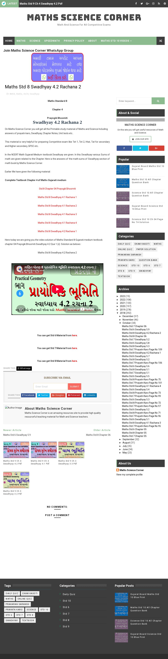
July (125, 446)
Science (35, 41)
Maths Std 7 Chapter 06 (134, 326)
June (125, 449)
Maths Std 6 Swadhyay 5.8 (135, 343)
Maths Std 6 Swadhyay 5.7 (135, 356)
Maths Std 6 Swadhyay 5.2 (135, 409)
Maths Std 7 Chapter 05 (134, 436)
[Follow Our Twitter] (140, 148)
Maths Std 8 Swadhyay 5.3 (135, 346)
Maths (21, 41)
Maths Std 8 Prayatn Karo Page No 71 (141, 412)
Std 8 (25, 94)
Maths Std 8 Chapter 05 (134, 432)
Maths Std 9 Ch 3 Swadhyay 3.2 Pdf (12, 492)
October (127, 323)
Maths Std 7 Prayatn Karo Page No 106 (142, 362)
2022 (123, 299)
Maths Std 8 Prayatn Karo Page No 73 (141, 392)
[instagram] (153, 3)
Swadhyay (34, 94)
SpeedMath (52, 41)
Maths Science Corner (84, 17)
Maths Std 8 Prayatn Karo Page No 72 (141, 402)
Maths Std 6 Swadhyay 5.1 (135, 419)
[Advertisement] (140, 70)
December (128, 316)
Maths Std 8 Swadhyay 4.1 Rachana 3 (141, 422)
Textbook (124, 276)
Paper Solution (146, 249)
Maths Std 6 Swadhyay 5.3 (135, 399)
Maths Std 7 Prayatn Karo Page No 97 (141, 406)
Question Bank (148, 260)
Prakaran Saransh (129, 255)
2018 (123, 313)
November (128, 319)
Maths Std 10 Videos (115, 41)
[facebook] (136, 3)
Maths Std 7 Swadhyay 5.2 (135, 339)
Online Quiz (125, 249)
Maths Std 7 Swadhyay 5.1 (135, 372)
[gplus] (147, 3)
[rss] (159, 3)
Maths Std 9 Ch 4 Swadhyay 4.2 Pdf (41, 3)
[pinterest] (164, 3)
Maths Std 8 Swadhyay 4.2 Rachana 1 (141, 352)
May (125, 452)
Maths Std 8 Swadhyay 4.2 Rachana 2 (141, 333)
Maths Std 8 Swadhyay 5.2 (135, 359)
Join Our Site (142, 139)
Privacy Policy (74, 41)
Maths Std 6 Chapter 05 (134, 429)
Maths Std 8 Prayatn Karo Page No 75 (141, 379)
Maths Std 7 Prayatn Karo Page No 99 (141, 396)
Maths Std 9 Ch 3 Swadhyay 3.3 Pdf (67, 462)
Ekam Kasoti (142, 244)
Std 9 (131, 271)
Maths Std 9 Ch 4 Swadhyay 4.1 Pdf (40, 462)
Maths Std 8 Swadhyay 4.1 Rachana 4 (141, 386)
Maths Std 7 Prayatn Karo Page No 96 (141, 416)
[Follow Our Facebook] (124, 148)
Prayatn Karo (126, 260)
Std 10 (135, 265)
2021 (123, 303)
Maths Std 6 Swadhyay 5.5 (135, 376)
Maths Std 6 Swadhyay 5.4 (135, 389)
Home (9, 41)
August (127, 442)
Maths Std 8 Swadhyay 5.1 (135, 369)
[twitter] (141, 3)
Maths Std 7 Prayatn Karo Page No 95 (141, 426)
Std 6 (147, 265)
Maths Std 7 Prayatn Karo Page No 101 (142, 382)
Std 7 (157, 265)
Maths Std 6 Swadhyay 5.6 (135, 366)
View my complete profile (129, 474)
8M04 (12, 94)
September (129, 439)
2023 (123, 296)
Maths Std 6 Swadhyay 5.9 (135, 329)
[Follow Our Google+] (156, 148)
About (92, 41)
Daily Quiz (124, 244)
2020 (123, 306)
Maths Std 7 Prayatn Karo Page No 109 (142, 349)
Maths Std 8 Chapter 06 (134, 336)
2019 (123, 309)
